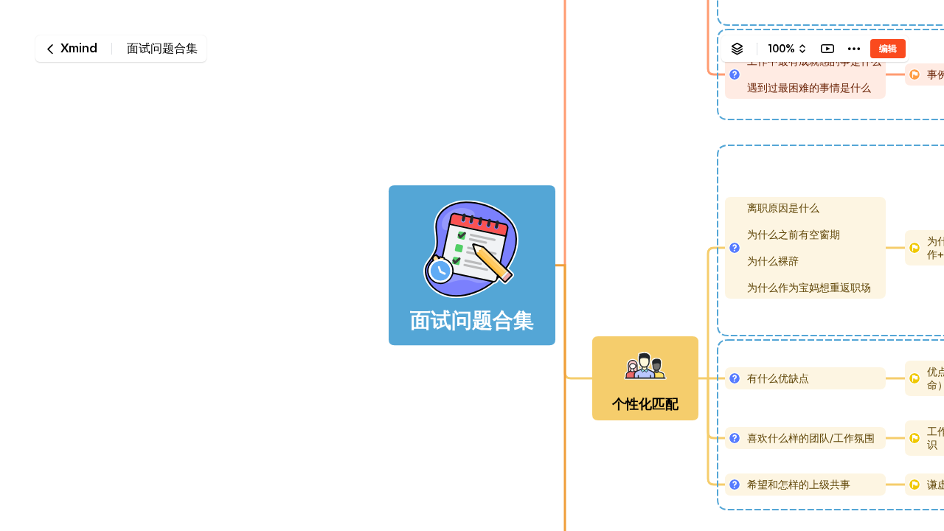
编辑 (888, 48)
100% (781, 49)
